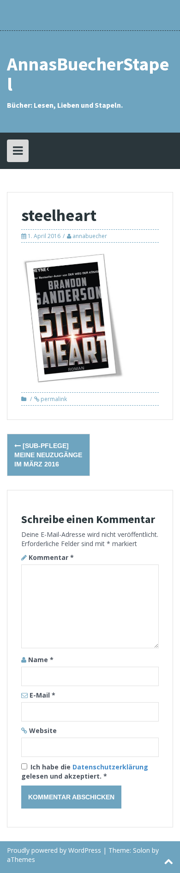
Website (43, 730)
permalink (53, 399)
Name (41, 659)
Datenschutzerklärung (110, 766)
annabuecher (89, 236)
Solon (141, 850)
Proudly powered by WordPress (54, 850)
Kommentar (51, 557)
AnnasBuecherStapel (88, 74)
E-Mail (42, 695)
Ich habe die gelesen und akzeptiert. (84, 771)
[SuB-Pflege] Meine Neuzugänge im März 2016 (48, 455)
